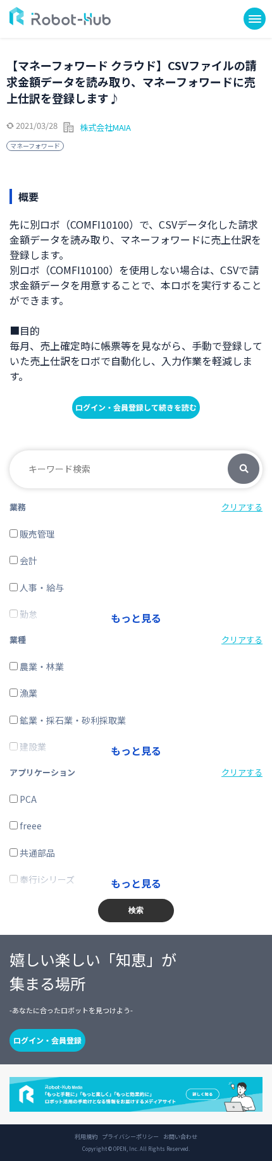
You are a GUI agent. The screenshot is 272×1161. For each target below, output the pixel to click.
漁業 (27, 693)
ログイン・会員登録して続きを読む (136, 407)
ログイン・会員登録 (47, 1040)
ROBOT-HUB (60, 16)
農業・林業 (41, 666)
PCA (27, 799)
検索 (243, 469)
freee (30, 825)
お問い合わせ (180, 1137)
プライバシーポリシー (130, 1137)
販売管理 (36, 533)
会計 (27, 560)
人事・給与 (41, 587)
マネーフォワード (35, 145)
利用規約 (86, 1137)
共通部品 (36, 852)
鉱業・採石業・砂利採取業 (72, 720)
